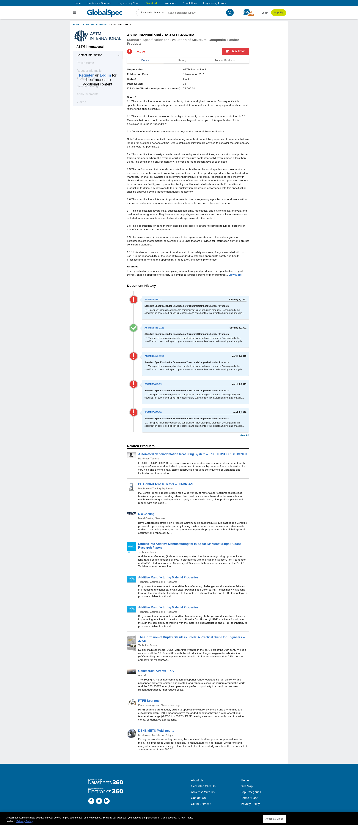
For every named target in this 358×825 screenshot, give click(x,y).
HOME (76, 24)
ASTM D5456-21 (153, 299)
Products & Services (99, 2)
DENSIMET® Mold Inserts (156, 730)
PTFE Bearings (149, 700)
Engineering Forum (214, 2)
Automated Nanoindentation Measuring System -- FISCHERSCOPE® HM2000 (192, 454)
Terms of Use (249, 797)
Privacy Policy (250, 803)
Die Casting (146, 513)
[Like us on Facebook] (91, 801)
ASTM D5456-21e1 (154, 327)
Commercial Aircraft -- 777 (156, 670)
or (95, 75)
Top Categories (251, 792)
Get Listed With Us (203, 786)
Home (77, 2)
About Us (197, 780)
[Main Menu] (75, 12)
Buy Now (238, 51)
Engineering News (128, 2)
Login (265, 12)
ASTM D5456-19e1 (154, 356)
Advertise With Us (203, 792)
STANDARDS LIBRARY (95, 24)
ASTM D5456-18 (153, 412)
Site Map (247, 786)
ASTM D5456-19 (153, 384)
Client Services (201, 803)
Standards (152, 2)
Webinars (170, 2)
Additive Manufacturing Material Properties (168, 577)
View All (244, 435)
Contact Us (198, 797)
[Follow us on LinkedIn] (107, 801)
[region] (179, 818)
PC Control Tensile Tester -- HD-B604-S (165, 484)
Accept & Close (274, 818)
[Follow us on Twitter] (99, 801)
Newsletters (190, 2)
